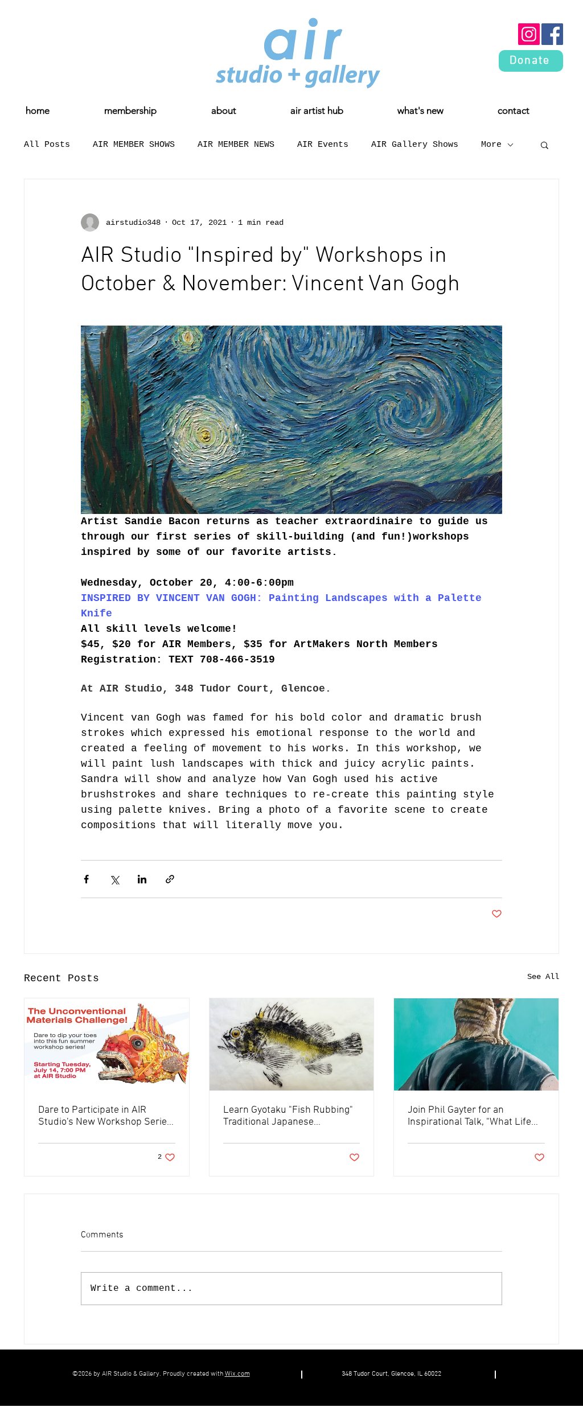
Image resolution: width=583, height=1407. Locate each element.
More (491, 145)
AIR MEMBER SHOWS (134, 145)
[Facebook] (552, 34)
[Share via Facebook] (86, 879)
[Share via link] (170, 879)
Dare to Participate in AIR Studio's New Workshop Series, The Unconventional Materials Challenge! (106, 1116)
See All (543, 976)
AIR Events (322, 145)
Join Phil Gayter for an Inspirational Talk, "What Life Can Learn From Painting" (469, 1116)
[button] (544, 144)
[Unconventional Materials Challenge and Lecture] (106, 1044)
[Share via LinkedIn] (142, 879)
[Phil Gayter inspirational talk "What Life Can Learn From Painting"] (476, 1044)
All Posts (47, 145)
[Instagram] (529, 34)
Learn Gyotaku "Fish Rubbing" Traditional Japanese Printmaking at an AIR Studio (288, 1116)
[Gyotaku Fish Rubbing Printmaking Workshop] (292, 1044)
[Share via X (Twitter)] (114, 879)
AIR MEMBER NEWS (236, 145)
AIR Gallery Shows (414, 145)
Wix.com (237, 1374)
